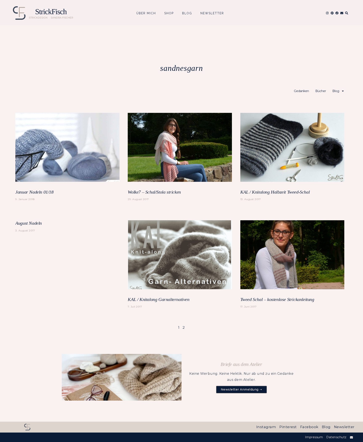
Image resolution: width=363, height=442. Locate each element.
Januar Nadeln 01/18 (34, 192)
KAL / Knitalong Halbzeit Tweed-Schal (275, 192)
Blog (187, 13)
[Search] (346, 13)
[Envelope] (341, 13)
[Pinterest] (332, 13)
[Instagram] (327, 13)
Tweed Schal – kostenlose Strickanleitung (277, 299)
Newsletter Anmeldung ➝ (241, 389)
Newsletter (212, 13)
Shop (169, 13)
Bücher (320, 91)
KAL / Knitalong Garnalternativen (158, 299)
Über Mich (146, 13)
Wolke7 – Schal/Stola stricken (154, 192)
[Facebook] (337, 13)
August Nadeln (28, 223)
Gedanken (301, 91)
